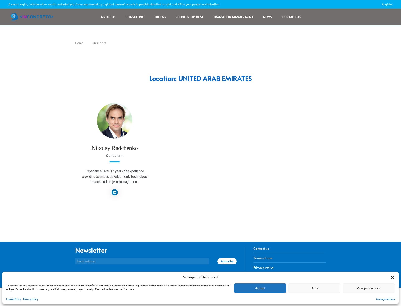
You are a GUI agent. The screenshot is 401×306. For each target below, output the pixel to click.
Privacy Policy (30, 299)
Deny (314, 288)
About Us (108, 17)
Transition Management (233, 17)
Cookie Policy (13, 299)
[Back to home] (34, 17)
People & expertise (189, 17)
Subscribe (227, 261)
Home (79, 43)
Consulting (135, 17)
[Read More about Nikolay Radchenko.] (114, 121)
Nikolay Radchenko (114, 148)
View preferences (369, 288)
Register (387, 4)
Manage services (385, 299)
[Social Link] (115, 192)
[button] (393, 277)
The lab (160, 17)
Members (99, 43)
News (267, 17)
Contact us (291, 17)
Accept (260, 288)
